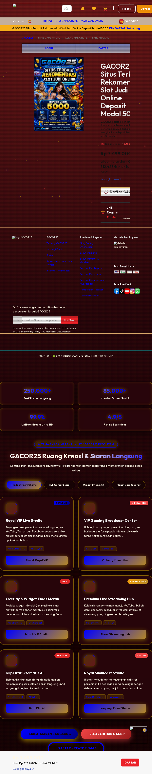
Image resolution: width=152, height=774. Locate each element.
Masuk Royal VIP (37, 560)
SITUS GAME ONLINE (66, 20)
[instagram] (131, 291)
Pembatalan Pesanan (92, 289)
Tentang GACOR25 (57, 243)
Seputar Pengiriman (91, 274)
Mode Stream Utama (24, 484)
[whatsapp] (136, 291)
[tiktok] (121, 291)
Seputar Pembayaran (91, 268)
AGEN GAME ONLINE (92, 20)
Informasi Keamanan (58, 270)
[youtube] (126, 291)
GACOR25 (27, 37)
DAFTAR (103, 48)
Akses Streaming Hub (115, 634)
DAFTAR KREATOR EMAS (77, 748)
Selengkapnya (110, 179)
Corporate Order (89, 295)
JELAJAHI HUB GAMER (107, 734)
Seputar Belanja (88, 252)
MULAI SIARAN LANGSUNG (50, 734)
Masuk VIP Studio (36, 634)
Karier (50, 255)
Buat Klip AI (37, 708)
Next (99, 94)
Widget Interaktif (93, 484)
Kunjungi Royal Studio (115, 708)
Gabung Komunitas (115, 560)
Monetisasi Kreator (129, 484)
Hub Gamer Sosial (59, 484)
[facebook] (116, 291)
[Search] (67, 9)
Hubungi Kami (54, 249)
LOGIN (49, 48)
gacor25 (47, 20)
